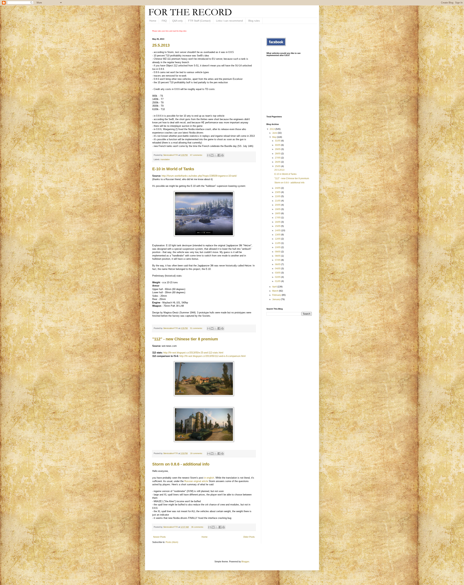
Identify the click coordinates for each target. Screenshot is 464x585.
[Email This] (208, 155)
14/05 (278, 230)
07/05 (278, 260)
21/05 (278, 200)
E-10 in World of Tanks (173, 169)
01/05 (278, 281)
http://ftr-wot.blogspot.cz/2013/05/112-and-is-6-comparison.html (212, 356)
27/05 (278, 157)
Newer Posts (159, 537)
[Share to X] (215, 155)
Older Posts (249, 537)
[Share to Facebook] (219, 155)
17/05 (278, 217)
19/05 (278, 209)
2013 (272, 129)
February (277, 295)
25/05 (278, 166)
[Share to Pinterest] (222, 155)
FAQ (164, 20)
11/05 (278, 243)
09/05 (278, 251)
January (276, 299)
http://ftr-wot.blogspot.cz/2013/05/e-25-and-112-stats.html (193, 352)
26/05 (278, 162)
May (274, 137)
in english (209, 477)
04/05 (278, 268)
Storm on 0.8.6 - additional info (180, 464)
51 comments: (196, 328)
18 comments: (196, 453)
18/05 (278, 213)
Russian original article (196, 481)
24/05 (278, 188)
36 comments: (197, 527)
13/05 (278, 234)
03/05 (278, 272)
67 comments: (196, 155)
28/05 (278, 153)
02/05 (278, 277)
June (275, 133)
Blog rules (254, 20)
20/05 (278, 205)
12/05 (278, 239)
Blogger (245, 561)
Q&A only (177, 20)
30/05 (278, 145)
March (275, 291)
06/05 (278, 264)
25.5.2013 (161, 45)
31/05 (278, 140)
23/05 (278, 192)
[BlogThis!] (212, 155)
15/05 (278, 226)
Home (152, 20)
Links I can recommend (229, 20)
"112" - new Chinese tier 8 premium (185, 339)
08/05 (278, 256)
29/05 (278, 149)
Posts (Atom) (172, 542)
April (274, 286)
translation (165, 159)
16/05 (278, 222)
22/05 (278, 196)
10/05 (278, 247)
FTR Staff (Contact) (199, 20)
